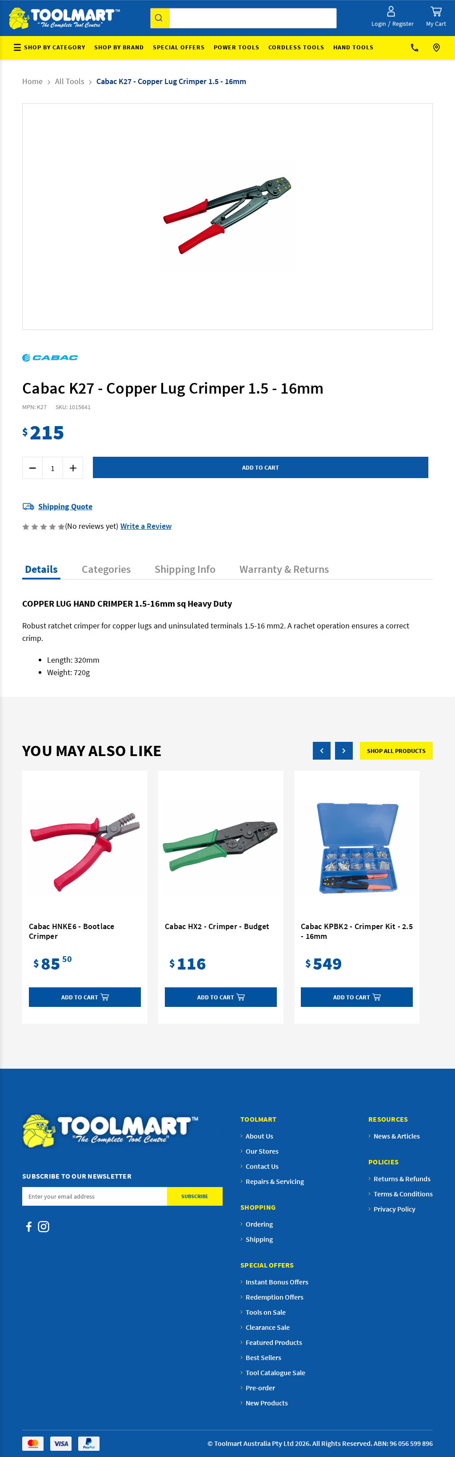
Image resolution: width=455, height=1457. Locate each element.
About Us (259, 1135)
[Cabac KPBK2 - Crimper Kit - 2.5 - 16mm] (357, 848)
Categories (106, 569)
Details (41, 569)
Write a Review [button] (146, 526)
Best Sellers (263, 1357)
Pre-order (260, 1387)
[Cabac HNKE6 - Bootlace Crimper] (85, 848)
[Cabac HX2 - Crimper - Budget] (221, 848)
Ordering (259, 1224)
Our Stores (437, 48)
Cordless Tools (296, 47)
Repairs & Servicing (275, 1181)
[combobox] (243, 18)
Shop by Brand (119, 47)
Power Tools (236, 47)
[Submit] (160, 18)
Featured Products (274, 1342)
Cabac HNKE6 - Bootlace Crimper (72, 931)
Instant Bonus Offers (277, 1281)
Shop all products (396, 751)
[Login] (391, 11)
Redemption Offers (274, 1296)
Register (403, 24)
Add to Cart (79, 997)
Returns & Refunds (402, 1178)
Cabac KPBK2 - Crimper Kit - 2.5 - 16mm (357, 931)
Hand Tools (353, 47)
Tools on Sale (266, 1312)
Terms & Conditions (403, 1193)
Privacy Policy (394, 1208)
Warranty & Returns (284, 569)
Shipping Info (185, 569)
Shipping (259, 1239)
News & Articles (397, 1135)
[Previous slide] (169, 216)
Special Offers (179, 47)
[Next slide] (286, 216)
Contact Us (418, 48)
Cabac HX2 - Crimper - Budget (217, 926)
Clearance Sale (268, 1327)
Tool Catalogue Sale (275, 1372)
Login (378, 24)
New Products (267, 1402)
